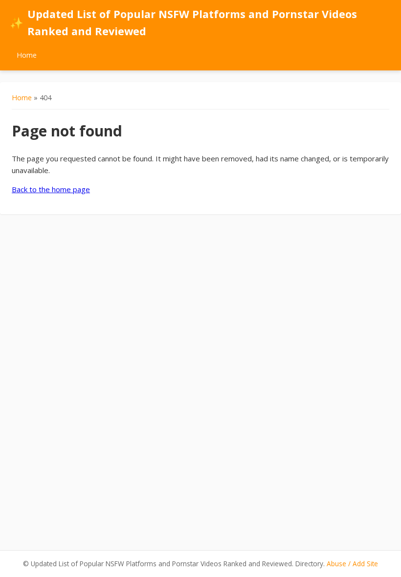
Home (27, 55)
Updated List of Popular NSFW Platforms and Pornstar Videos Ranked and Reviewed (183, 22)
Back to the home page (51, 189)
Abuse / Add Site (352, 563)
